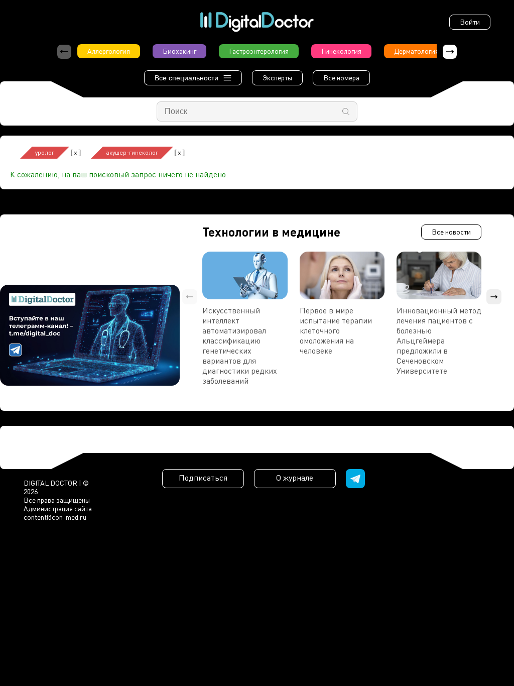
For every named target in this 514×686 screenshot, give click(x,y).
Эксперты (277, 77)
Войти (470, 22)
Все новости (451, 231)
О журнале (294, 478)
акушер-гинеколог (132, 152)
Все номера (341, 77)
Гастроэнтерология (259, 51)
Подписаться (203, 478)
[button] (450, 52)
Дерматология (416, 51)
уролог (44, 152)
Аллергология (108, 51)
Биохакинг (179, 51)
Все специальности (186, 78)
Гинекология (341, 51)
